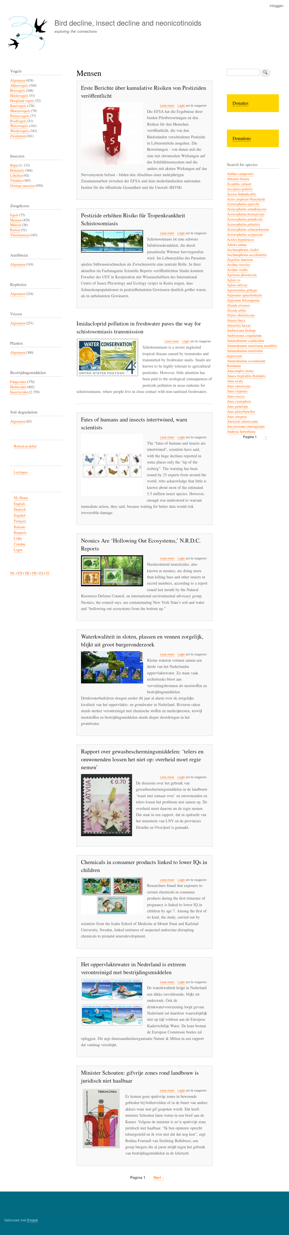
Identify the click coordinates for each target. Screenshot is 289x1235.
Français (20, 521)
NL (12, 573)
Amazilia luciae (239, 325)
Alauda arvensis (238, 305)
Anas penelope (237, 406)
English (19, 503)
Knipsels (20, 532)
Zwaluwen (17, 136)
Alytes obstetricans (241, 315)
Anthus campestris (240, 173)
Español (19, 515)
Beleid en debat (25, 446)
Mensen (15, 220)
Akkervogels (19, 85)
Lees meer (167, 105)
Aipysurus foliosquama (243, 300)
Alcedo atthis (236, 310)
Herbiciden (18, 386)
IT (47, 573)
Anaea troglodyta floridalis (246, 375)
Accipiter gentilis (240, 189)
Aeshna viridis (237, 269)
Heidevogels (19, 95)
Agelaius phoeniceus (242, 274)
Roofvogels (18, 121)
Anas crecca (236, 396)
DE (27, 573)
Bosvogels (17, 90)
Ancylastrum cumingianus (246, 426)
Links (18, 538)
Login (181, 105)
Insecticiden (19, 392)
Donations (242, 138)
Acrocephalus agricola (243, 204)
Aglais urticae (237, 285)
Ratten (15, 230)
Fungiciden (18, 381)
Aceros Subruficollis (241, 194)
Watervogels (19, 125)
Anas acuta (235, 381)
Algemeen (17, 80)
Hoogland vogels (22, 100)
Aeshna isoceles (238, 264)
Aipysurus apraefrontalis (244, 295)
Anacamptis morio (240, 370)
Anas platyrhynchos (241, 411)
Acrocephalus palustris (243, 224)
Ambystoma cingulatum (244, 335)
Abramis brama (238, 178)
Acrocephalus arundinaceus (246, 209)
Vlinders (16, 180)
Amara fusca (236, 320)
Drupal (32, 1219)
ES (41, 573)
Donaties (240, 103)
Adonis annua (236, 244)
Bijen (14, 165)
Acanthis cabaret (239, 184)
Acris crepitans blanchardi (246, 199)
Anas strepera (237, 416)
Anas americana (238, 386)
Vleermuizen (19, 235)
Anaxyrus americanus (242, 421)
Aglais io (233, 279)
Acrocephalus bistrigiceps (245, 214)
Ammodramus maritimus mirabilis (252, 345)
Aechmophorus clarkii (243, 249)
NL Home (21, 497)
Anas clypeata (237, 391)
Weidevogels (19, 130)
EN (19, 573)
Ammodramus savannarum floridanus (246, 363)
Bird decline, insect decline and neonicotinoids (128, 23)
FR (34, 573)
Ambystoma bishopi (241, 330)
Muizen (15, 224)
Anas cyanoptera (239, 401)
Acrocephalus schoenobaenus (248, 229)
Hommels (17, 170)
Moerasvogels (20, 110)
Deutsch (20, 509)
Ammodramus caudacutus (245, 340)
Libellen (16, 175)
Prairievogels (19, 115)
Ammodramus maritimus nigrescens (245, 353)
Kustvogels (18, 105)
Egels (14, 215)
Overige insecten (22, 185)
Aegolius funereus (240, 259)
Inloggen (276, 5)
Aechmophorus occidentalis (247, 254)
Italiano (19, 526)
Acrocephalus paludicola (245, 219)
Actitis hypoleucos (240, 239)
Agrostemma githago (242, 290)
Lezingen (20, 472)
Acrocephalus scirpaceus (245, 234)
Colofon (19, 544)
